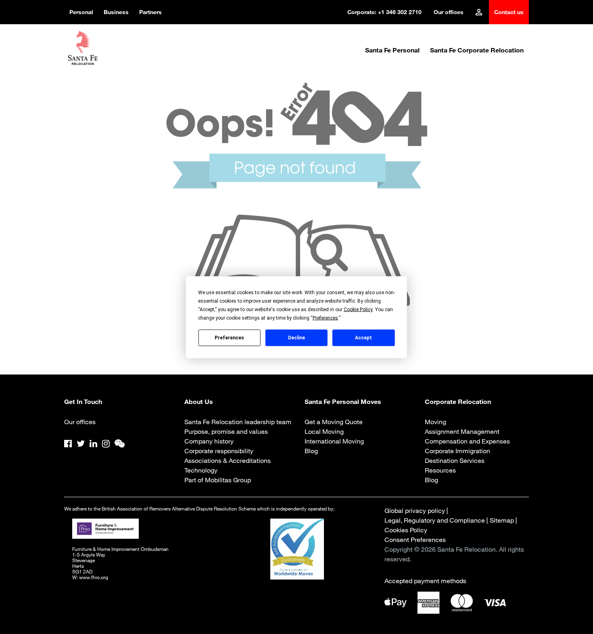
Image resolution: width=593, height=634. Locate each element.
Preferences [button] (325, 317)
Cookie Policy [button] (358, 309)
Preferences (229, 338)
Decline (296, 338)
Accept (363, 338)
